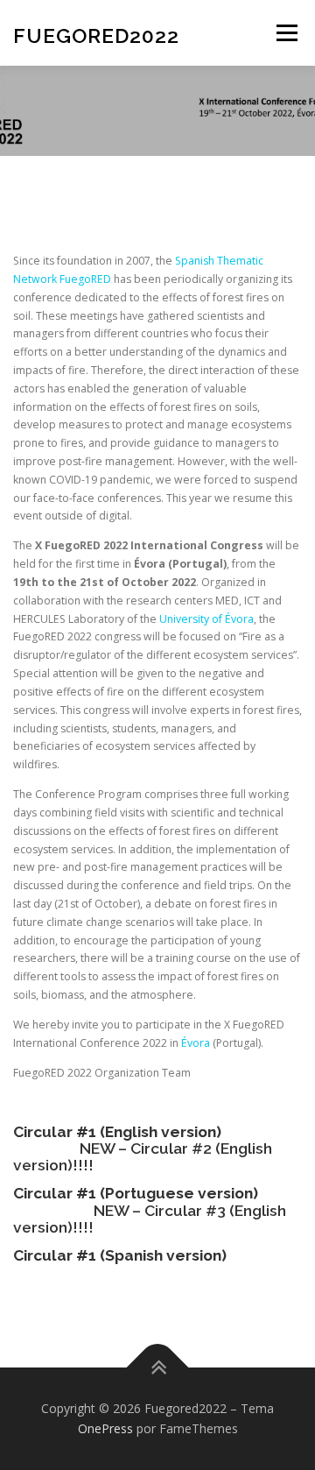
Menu (285, 32)
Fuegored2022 (96, 34)
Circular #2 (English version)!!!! (142, 1157)
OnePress (105, 1428)
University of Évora (206, 618)
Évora (195, 1042)
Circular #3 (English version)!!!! (149, 1219)
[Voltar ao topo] (158, 1367)
